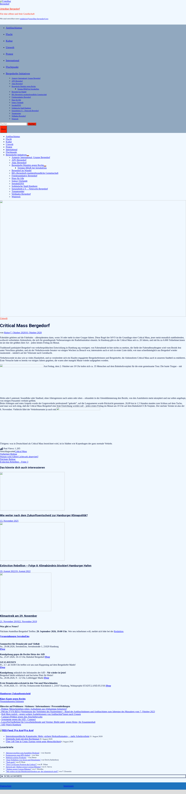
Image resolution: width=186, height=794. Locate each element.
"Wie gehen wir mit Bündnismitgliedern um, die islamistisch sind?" (32, 771)
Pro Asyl (28, 730)
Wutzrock (15, 119)
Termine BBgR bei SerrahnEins (28, 89)
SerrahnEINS (16, 105)
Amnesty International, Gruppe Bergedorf (26, 78)
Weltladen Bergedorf (19, 116)
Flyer (47, 657)
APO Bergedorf (17, 81)
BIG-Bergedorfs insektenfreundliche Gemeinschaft (29, 95)
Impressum (69, 786)
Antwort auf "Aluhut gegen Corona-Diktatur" (23, 767)
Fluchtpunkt (12, 67)
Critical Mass (21, 451)
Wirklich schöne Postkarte (16, 757)
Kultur (9, 40)
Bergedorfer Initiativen (18, 73)
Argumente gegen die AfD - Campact (18, 719)
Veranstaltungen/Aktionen (12, 701)
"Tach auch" (10, 762)
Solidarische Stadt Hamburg (21, 108)
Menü (3, 129)
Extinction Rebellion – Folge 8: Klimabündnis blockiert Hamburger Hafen (45, 565)
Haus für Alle (16, 100)
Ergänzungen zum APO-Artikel (18, 755)
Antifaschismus (14, 27)
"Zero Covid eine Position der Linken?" (21, 764)
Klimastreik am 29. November (18, 616)
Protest (9, 53)
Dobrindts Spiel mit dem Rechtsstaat (22, 739)
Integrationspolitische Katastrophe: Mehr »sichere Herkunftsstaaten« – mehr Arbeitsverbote (47, 736)
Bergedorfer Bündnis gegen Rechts (24, 86)
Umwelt (10, 47)
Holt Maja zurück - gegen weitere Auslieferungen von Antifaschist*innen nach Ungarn (41, 714)
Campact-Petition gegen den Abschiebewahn (21, 717)
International (12, 60)
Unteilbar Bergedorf (10, 9)
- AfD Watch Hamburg (10, 724)
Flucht (9, 34)
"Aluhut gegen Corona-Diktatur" (18, 769)
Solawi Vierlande (17, 103)
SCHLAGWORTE (13, 776)
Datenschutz (5, 786)
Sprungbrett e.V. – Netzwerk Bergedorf (25, 111)
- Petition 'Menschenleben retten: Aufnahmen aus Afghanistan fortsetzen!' (33, 709)
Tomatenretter (16, 113)
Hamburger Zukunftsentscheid (15, 693)
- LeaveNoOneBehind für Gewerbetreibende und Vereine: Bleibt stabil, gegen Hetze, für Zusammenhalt (47, 722)
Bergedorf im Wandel (19, 92)
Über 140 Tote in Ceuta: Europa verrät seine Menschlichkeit (33, 741)
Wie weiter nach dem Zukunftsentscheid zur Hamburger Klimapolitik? (44, 515)
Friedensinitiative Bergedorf (21, 97)
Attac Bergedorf (17, 84)
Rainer (7, 332)
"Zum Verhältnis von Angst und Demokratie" (23, 760)
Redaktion (118, 631)
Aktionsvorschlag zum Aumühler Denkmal (22, 753)
